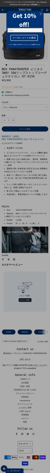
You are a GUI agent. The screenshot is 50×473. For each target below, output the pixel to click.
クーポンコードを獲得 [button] (24, 37)
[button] (40, 13)
